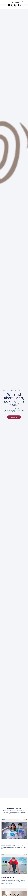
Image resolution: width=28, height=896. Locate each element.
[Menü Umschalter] (26, 8)
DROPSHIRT (5, 843)
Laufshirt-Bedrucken (7, 877)
